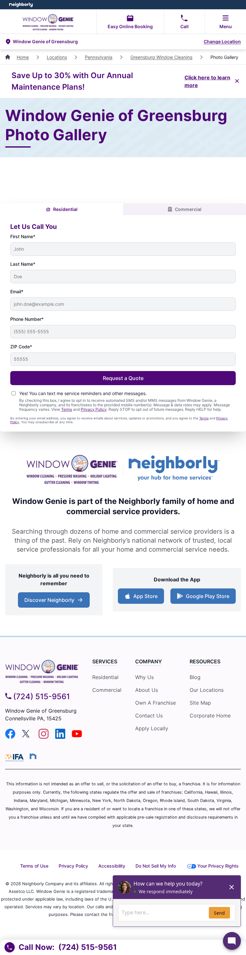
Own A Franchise (155, 703)
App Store (144, 598)
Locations (57, 57)
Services (104, 661)
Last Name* (22, 264)
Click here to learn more (207, 81)
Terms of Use (34, 866)
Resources (205, 661)
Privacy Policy (94, 409)
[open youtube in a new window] (77, 737)
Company (148, 661)
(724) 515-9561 (41, 696)
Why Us (144, 677)
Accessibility (111, 866)
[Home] (8, 57)
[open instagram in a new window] (43, 737)
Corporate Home (210, 715)
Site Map (200, 703)
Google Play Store (206, 598)
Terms (66, 409)
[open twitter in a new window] (27, 737)
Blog (195, 677)
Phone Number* (27, 319)
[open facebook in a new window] (10, 737)
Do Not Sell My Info (155, 866)
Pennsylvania (98, 57)
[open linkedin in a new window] (60, 737)
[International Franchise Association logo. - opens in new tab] (15, 757)
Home (23, 57)
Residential (65, 209)
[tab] (61, 209)
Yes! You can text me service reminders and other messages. (83, 393)
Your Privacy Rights (218, 866)
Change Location (222, 41)
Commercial (188, 209)
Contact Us (149, 715)
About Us (146, 690)
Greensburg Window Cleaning (161, 57)
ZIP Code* (21, 346)
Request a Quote (123, 378)
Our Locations (207, 690)
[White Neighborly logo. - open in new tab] (21, 4)
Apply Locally (151, 728)
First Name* (22, 236)
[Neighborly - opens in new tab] (33, 756)
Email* (16, 291)
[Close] (237, 81)
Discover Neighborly (54, 602)
